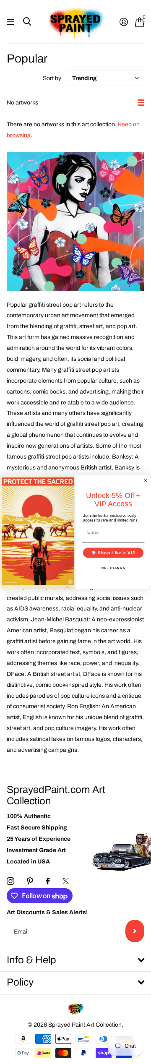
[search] (27, 21)
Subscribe (134, 931)
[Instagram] (10, 881)
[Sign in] (123, 22)
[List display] (141, 102)
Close (75, 960)
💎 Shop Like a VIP (113, 552)
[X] (65, 881)
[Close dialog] (145, 480)
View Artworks (11, 22)
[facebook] (48, 881)
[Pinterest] (30, 881)
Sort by (52, 78)
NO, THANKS (113, 567)
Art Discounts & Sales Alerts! (47, 912)
